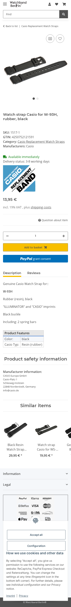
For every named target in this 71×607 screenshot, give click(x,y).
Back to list (12, 26)
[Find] (63, 14)
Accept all (36, 534)
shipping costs (41, 207)
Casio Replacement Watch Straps (41, 142)
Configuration (36, 545)
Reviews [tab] (33, 273)
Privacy (23, 595)
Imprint (10, 595)
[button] (49, 4)
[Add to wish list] (60, 38)
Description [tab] (12, 273)
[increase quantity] (63, 236)
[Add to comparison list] (50, 38)
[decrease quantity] (7, 236)
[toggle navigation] (5, 2)
